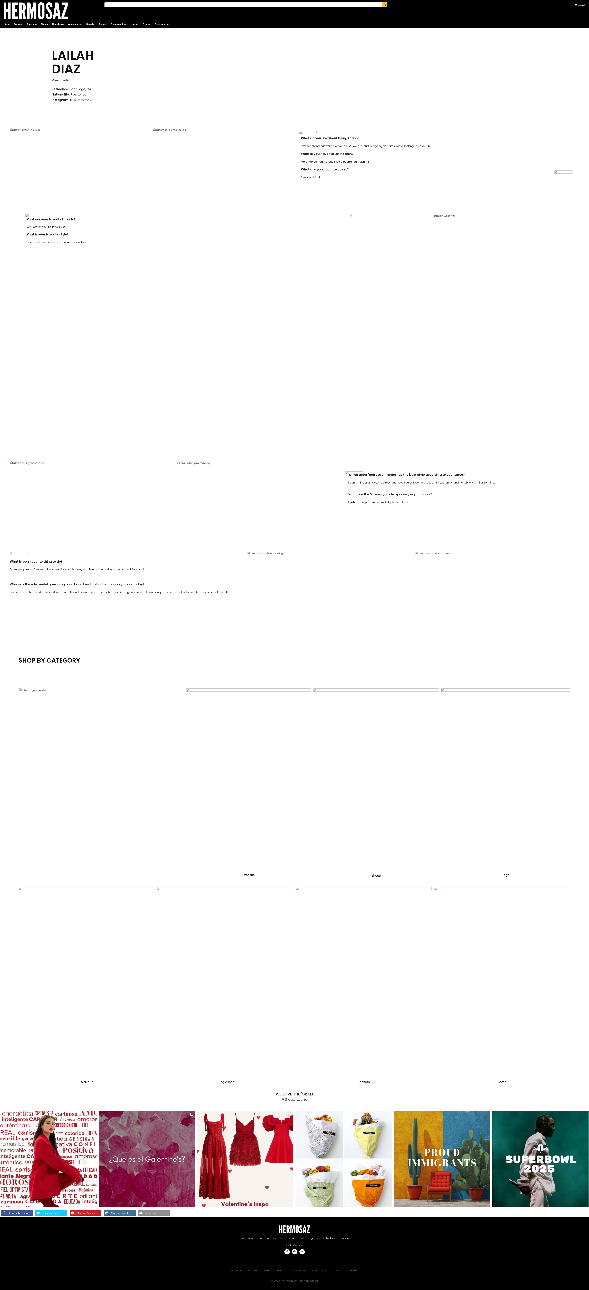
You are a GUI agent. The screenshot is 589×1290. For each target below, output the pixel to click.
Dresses (18, 24)
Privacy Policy (320, 1270)
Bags (505, 875)
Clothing (32, 24)
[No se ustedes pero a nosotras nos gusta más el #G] (147, 1159)
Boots (501, 1082)
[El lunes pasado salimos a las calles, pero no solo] (442, 1159)
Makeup (87, 1082)
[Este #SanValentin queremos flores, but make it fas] (344, 1159)
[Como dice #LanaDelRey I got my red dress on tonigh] (245, 1159)
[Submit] (384, 4)
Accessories (75, 24)
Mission (252, 1270)
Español (581, 5)
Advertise (299, 1270)
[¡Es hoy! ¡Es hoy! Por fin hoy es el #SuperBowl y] (540, 1159)
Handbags (58, 24)
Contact (353, 1270)
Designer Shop (119, 24)
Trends (146, 24)
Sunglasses (225, 1082)
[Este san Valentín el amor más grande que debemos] (48, 1159)
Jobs (339, 1270)
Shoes (44, 24)
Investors (281, 1270)
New (6, 24)
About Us (236, 1270)
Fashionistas (162, 24)
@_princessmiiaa (80, 100)
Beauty (90, 24)
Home (135, 24)
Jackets (364, 1082)
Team (266, 1270)
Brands (103, 24)
